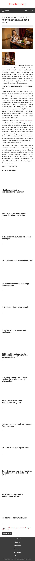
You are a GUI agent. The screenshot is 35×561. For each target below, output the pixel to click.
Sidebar (27, 10)
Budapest (12, 528)
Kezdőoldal (17, 538)
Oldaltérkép (17, 545)
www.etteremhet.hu (27, 121)
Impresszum (17, 549)
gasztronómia (20, 528)
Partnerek (17, 555)
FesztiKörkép (17, 4)
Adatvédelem (17, 552)
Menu (7, 10)
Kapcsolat (17, 542)
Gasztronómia (7, 533)
